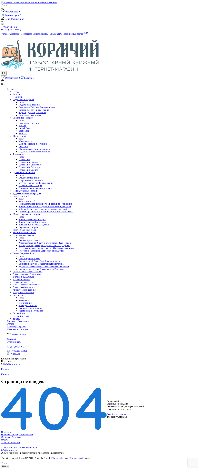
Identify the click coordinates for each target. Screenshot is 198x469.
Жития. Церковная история (32, 219)
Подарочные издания (29, 104)
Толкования (24, 159)
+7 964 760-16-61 (9, 27)
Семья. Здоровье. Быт (29, 258)
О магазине (6, 432)
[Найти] (2, 8)
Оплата (4, 440)
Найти (5, 466)
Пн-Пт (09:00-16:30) (11, 29)
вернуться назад (119, 417)
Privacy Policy (58, 458)
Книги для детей (27, 201)
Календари (24, 300)
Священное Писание (29, 123)
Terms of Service (77, 458)
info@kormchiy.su (12, 364)
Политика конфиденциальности (17, 434)
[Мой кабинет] (2, 81)
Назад (16, 91)
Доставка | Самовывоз (12, 437)
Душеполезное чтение (29, 177)
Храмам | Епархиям (10, 442)
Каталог (17, 94)
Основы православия (29, 240)
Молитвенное (25, 141)
